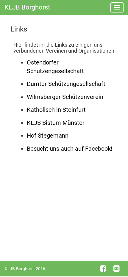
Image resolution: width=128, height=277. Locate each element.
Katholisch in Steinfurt (56, 109)
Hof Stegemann (47, 135)
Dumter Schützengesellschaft (66, 83)
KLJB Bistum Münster (56, 122)
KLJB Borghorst (27, 7)
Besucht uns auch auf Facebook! (69, 148)
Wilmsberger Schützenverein (65, 96)
